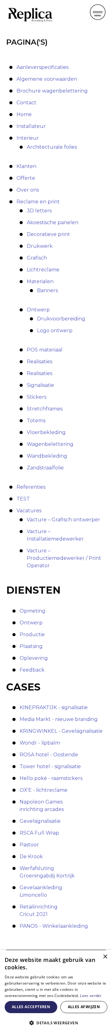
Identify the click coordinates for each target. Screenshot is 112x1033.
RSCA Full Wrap (39, 833)
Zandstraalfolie (45, 468)
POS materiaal (45, 350)
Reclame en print (38, 202)
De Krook (31, 856)
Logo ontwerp (54, 330)
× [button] (105, 956)
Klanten (26, 166)
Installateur (31, 126)
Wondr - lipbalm (40, 743)
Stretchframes (45, 409)
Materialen (40, 281)
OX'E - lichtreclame (44, 790)
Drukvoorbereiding (61, 319)
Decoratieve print (48, 234)
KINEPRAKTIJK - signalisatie (54, 707)
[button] (56, 1023)
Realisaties (39, 362)
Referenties (30, 487)
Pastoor (29, 845)
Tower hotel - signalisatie (50, 766)
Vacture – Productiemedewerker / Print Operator (64, 558)
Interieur (27, 138)
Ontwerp (38, 310)
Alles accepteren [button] (31, 1006)
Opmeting (32, 611)
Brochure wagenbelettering (52, 91)
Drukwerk (40, 246)
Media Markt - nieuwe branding (59, 719)
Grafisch (37, 258)
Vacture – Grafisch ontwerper (63, 520)
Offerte (25, 178)
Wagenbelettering (50, 444)
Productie (32, 634)
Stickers (36, 397)
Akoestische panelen (52, 222)
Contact (26, 103)
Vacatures (28, 511)
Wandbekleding (47, 456)
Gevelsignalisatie (40, 821)
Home (24, 114)
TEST (23, 499)
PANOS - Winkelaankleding (54, 926)
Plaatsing (31, 646)
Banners (47, 290)
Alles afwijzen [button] (84, 1006)
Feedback (32, 670)
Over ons (27, 190)
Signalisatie (40, 385)
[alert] (56, 991)
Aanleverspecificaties (42, 67)
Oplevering (34, 658)
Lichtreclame (43, 270)
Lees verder (90, 995)
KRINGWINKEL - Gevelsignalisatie (61, 731)
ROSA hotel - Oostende (49, 755)
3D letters (39, 211)
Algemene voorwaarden (46, 79)
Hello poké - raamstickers (51, 778)
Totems (36, 421)
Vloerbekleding (46, 432)
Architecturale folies (52, 147)
